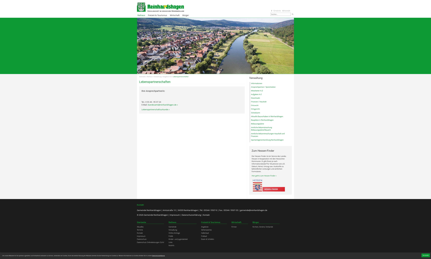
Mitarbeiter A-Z (257, 91)
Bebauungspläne (257, 124)
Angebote (204, 227)
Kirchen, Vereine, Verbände (263, 227)
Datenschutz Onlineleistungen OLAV (150, 242)
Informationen (256, 83)
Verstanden (426, 255)
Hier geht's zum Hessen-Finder (263, 176)
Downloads (255, 98)
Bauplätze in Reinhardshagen (262, 120)
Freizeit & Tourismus (157, 15)
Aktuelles (140, 227)
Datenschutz (141, 239)
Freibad (204, 236)
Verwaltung (157, 77)
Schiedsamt (255, 113)
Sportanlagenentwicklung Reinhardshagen (267, 140)
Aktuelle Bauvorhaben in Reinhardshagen (267, 116)
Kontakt (287, 11)
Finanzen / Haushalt (258, 102)
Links (170, 242)
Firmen (234, 227)
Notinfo (278, 11)
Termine (140, 230)
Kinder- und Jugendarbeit (178, 239)
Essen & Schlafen (207, 239)
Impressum (175, 215)
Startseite (142, 77)
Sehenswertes (206, 230)
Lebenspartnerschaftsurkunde (155, 109)
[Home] (160, 7)
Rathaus (141, 15)
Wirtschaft (175, 15)
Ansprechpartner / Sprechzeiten (263, 87)
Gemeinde (172, 227)
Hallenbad (205, 233)
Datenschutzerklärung (191, 215)
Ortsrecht (254, 105)
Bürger (185, 15)
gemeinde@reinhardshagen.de (253, 210)
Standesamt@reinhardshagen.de (162, 104)
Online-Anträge (174, 233)
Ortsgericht (255, 109)
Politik (171, 236)
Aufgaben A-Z (167, 77)
